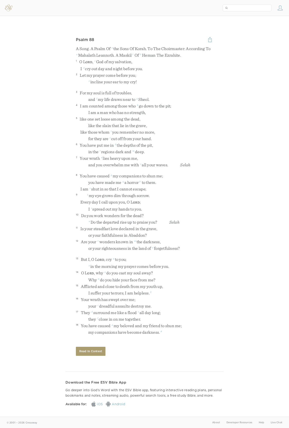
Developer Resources (239, 422)
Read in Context (90, 351)
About (216, 422)
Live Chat (276, 422)
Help (261, 422)
